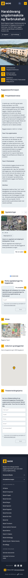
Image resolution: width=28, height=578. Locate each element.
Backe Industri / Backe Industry (11, 541)
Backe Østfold (6, 530)
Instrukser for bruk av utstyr (8, 557)
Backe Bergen (6, 502)
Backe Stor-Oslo (7, 516)
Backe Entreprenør (8, 492)
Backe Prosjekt (7, 495)
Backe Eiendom (7, 499)
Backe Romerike (7, 513)
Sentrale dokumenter (8, 553)
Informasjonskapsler (19, 570)
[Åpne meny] (25, 3)
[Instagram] (21, 566)
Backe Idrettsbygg (8, 537)
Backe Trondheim (7, 523)
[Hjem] (6, 3)
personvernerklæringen (9, 305)
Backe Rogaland (7, 509)
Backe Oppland (7, 506)
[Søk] (19, 3)
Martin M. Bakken (7, 534)
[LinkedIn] (18, 566)
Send (20, 309)
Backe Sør (5, 520)
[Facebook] (15, 566)
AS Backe (5, 488)
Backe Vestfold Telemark (9, 527)
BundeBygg (6, 544)
